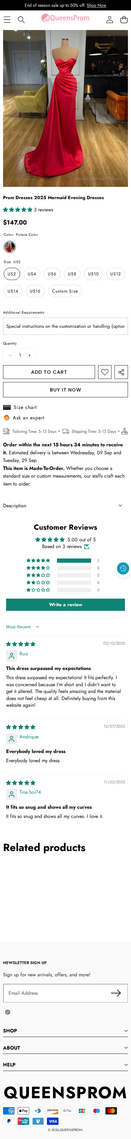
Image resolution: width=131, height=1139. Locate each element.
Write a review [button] (65, 604)
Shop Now (96, 5)
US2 (12, 274)
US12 (115, 274)
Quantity (9, 343)
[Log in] (109, 20)
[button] (124, 20)
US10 (93, 274)
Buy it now (65, 389)
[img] (20, 644)
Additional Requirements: (24, 312)
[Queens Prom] (65, 19)
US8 (72, 274)
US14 (13, 291)
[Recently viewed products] (123, 568)
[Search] (21, 20)
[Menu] (7, 20)
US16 (35, 291)
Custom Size (65, 291)
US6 (52, 274)
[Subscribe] (116, 993)
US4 (32, 274)
